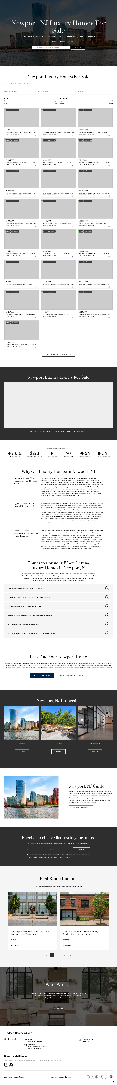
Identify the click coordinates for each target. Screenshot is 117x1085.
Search (78, 47)
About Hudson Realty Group (71, 675)
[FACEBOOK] (88, 1077)
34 (65, 955)
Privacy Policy (67, 857)
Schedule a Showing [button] (66, 41)
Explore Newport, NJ (81, 807)
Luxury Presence (20, 1077)
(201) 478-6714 (88, 1041)
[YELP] (106, 1077)
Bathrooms (44, 91)
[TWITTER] (101, 1077)
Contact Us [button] (58, 1008)
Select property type (10, 91)
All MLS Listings (50, 41)
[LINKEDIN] (97, 1077)
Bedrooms (81, 91)
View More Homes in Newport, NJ (58, 354)
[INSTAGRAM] (92, 1077)
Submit (81, 850)
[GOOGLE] (111, 1077)
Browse (22, 751)
